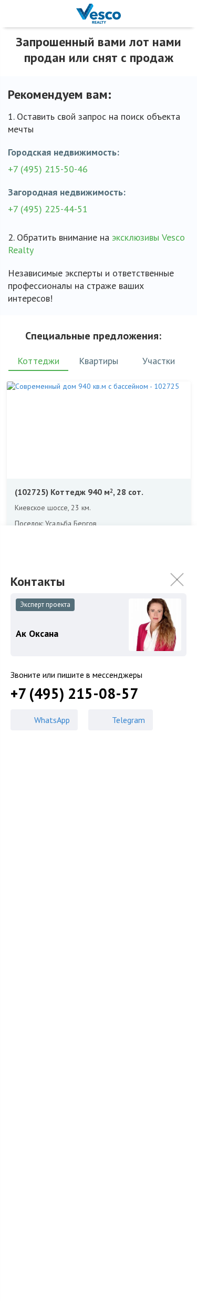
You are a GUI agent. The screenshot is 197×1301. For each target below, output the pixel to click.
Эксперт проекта (45, 604)
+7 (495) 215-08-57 (74, 693)
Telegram (128, 720)
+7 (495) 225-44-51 (48, 209)
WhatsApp (52, 720)
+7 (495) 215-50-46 (48, 169)
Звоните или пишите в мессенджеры (76, 674)
